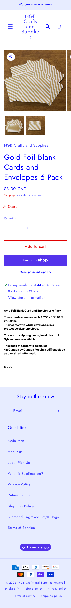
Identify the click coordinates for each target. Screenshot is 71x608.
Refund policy (33, 589)
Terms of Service (21, 527)
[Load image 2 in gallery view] (35, 125)
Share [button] (12, 206)
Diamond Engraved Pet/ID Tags (33, 516)
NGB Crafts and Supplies (35, 583)
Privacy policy (57, 589)
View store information (27, 297)
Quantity (10, 218)
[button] (10, 26)
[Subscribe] (57, 411)
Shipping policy (52, 596)
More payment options (36, 272)
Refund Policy (19, 495)
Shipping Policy (21, 506)
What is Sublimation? (25, 473)
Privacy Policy (19, 484)
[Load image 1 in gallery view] (14, 125)
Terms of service (25, 596)
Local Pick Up (19, 462)
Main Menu (17, 440)
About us (15, 451)
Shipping (9, 195)
